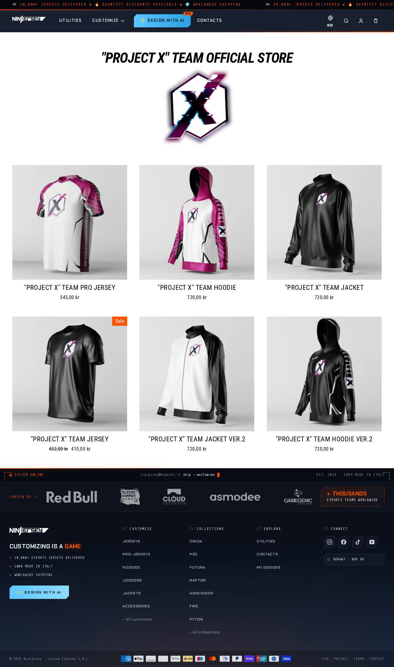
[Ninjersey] (29, 20)
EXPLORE (269, 529)
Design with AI (39, 592)
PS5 (194, 554)
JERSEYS (131, 541)
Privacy (341, 659)
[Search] (346, 21)
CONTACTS (209, 20)
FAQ (325, 659)
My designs (269, 567)
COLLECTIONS (207, 529)
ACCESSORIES (136, 606)
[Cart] (375, 21)
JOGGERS (132, 580)
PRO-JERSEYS (137, 554)
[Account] (361, 21)
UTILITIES (70, 20)
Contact (376, 659)
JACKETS (132, 593)
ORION (196, 541)
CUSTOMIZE (105, 20)
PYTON (196, 619)
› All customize (137, 619)
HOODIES (131, 567)
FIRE (194, 606)
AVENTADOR (201, 593)
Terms (359, 659)
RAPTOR (198, 580)
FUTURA (197, 567)
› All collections (205, 632)
